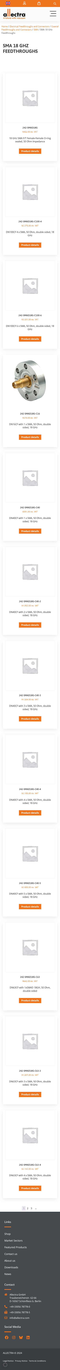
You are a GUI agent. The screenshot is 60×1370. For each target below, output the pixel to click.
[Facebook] (6, 1337)
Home (4, 26)
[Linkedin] (28, 1337)
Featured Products (15, 1247)
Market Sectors (13, 1240)
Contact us (10, 1254)
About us (9, 1260)
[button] (5, 1365)
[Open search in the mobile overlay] (54, 3)
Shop (7, 1234)
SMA (36, 29)
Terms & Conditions (37, 1361)
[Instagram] (14, 1337)
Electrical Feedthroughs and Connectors (29, 26)
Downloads (11, 1267)
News (7, 1274)
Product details (30, 151)
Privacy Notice (21, 1361)
